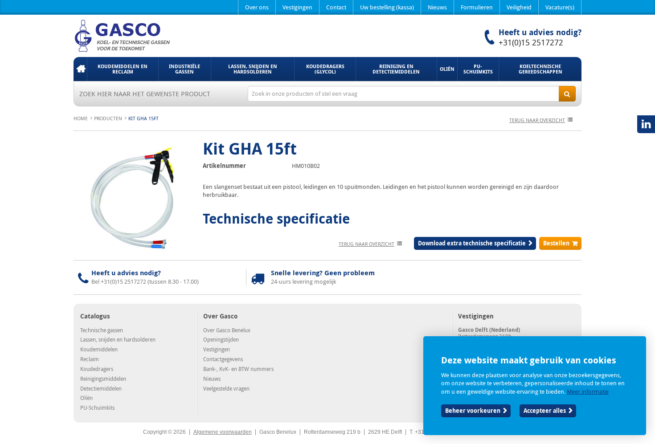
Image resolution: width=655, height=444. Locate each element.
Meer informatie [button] (588, 391)
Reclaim (89, 359)
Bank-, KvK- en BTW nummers (238, 368)
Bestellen (556, 243)
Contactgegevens (223, 359)
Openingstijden (221, 339)
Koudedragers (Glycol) (325, 69)
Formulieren (477, 7)
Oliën (447, 68)
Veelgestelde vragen (226, 388)
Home (80, 69)
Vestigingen (297, 7)
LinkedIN (646, 124)
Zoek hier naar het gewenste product (144, 93)
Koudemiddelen (99, 349)
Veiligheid (519, 7)
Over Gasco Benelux (226, 330)
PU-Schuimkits (478, 69)
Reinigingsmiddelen (103, 378)
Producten (108, 118)
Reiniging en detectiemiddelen (396, 69)
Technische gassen (101, 330)
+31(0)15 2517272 (531, 42)
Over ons (257, 7)
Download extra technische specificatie (472, 243)
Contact (336, 7)
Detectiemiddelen (101, 388)
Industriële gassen (184, 69)
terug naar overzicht (537, 120)
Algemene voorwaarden (222, 432)
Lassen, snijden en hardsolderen (252, 69)
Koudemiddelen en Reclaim (122, 69)
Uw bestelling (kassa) (387, 7)
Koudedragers (96, 368)
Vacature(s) (559, 7)
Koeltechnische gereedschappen (540, 69)
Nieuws (437, 7)
